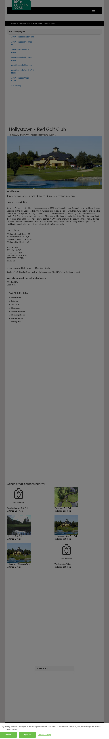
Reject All (27, 735)
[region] (54, 731)
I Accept (8, 735)
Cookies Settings (44, 735)
